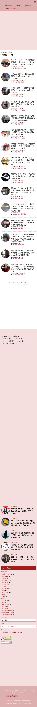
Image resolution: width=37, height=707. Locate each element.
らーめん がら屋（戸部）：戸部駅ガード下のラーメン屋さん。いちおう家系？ (22, 104)
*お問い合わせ (16, 690)
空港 (3, 602)
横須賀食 (4, 576)
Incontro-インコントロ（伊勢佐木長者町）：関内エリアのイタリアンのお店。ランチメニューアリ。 (23, 62)
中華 (22, 152)
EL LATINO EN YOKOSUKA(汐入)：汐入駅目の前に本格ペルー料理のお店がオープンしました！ (23, 523)
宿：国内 (4, 606)
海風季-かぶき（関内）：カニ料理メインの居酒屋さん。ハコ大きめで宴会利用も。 (23, 176)
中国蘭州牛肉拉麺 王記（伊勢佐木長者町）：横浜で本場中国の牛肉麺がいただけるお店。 (23, 146)
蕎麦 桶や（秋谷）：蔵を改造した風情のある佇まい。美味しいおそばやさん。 (22, 559)
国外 (3, 596)
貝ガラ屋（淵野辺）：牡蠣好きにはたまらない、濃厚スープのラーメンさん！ (22, 511)
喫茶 (14, 96)
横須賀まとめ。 (6, 574)
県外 (3, 594)
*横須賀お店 (22, 692)
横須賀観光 (5, 580)
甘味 (25, 214)
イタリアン (23, 68)
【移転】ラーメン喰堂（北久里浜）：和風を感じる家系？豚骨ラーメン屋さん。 (22, 547)
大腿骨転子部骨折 (7, 614)
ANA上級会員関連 (7, 610)
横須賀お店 (5, 582)
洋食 (22, 228)
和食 (22, 182)
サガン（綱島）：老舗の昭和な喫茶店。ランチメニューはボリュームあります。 (22, 90)
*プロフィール (7, 690)
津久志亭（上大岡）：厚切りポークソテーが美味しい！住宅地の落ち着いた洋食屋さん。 (22, 223)
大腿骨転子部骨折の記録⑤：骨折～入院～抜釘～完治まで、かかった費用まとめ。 (22, 535)
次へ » (26, 283)
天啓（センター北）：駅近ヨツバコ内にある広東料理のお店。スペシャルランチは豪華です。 (22, 253)
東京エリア (5, 592)
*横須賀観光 (14, 692)
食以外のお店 (5, 604)
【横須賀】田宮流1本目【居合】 (12, 632)
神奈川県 (4, 588)
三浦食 (4, 578)
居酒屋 (22, 82)
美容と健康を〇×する (7, 612)
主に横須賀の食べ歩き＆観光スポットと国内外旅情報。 (18, 700)
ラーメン (20, 110)
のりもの (4, 600)
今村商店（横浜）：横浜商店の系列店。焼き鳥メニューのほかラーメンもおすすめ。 (22, 76)
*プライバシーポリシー (27, 690)
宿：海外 (4, 608)
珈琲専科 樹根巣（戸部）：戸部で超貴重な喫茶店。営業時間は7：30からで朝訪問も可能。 (23, 118)
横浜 (23, 66)
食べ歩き (15, 68)
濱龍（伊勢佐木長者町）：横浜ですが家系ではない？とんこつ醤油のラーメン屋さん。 (22, 132)
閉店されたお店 (6, 584)
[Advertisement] (18, 30)
